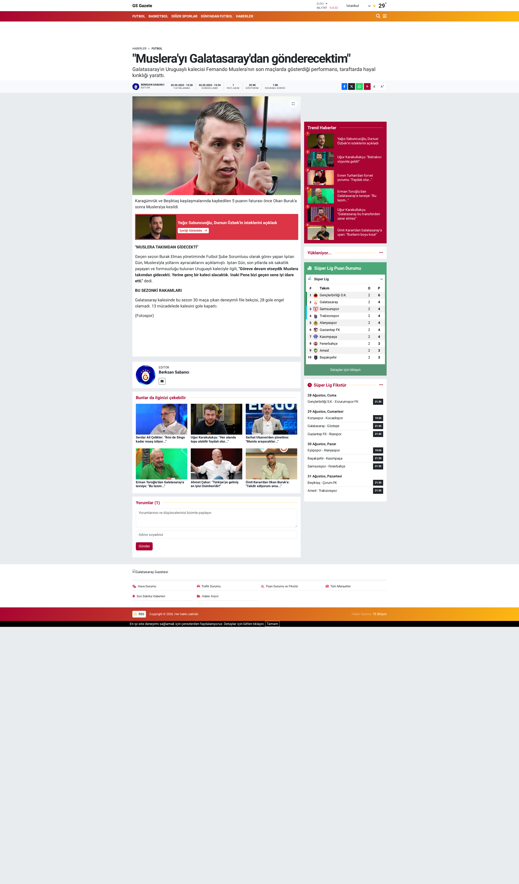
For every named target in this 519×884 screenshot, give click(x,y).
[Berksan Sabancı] (145, 375)
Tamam (272, 624)
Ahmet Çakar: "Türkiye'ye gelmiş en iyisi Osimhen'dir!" (214, 484)
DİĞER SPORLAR (184, 16)
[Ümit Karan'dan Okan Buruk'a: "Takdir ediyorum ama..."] (271, 464)
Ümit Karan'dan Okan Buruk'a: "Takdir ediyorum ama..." (268, 484)
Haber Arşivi (210, 596)
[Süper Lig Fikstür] (381, 385)
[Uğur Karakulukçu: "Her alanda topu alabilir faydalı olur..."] (216, 419)
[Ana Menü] (384, 16)
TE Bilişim (380, 614)
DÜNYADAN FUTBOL (217, 16)
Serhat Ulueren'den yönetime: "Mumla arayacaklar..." (267, 439)
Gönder (144, 546)
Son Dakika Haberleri (151, 596)
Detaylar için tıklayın (345, 370)
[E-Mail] (162, 381)
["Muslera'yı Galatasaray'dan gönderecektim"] (216, 145)
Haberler (139, 48)
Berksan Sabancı (174, 372)
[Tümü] (381, 253)
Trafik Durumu (211, 586)
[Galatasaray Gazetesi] (150, 572)
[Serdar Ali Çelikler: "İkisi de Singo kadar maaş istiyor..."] (161, 419)
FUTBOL (138, 16)
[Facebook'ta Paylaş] (344, 86)
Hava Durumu (147, 586)
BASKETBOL (158, 16)
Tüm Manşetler (340, 586)
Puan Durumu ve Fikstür (282, 586)
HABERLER (244, 16)
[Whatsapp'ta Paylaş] (359, 86)
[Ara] (378, 16)
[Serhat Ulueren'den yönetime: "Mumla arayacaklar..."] (271, 419)
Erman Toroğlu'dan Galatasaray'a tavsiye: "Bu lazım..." (160, 484)
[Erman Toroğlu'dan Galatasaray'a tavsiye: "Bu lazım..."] (161, 464)
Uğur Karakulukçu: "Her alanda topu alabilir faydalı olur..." (213, 439)
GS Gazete (142, 5)
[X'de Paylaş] (351, 86)
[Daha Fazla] (367, 86)
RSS (141, 614)
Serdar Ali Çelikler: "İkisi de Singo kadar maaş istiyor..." (160, 439)
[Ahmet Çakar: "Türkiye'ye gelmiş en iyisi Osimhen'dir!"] (216, 464)
